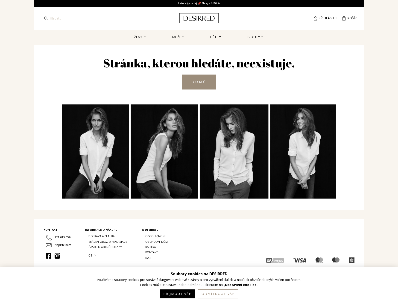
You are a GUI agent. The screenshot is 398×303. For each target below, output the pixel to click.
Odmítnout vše (218, 293)
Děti (214, 37)
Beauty (254, 37)
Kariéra (150, 247)
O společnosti (155, 236)
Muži (176, 37)
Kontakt (151, 252)
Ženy (138, 37)
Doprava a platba (101, 236)
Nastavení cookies (240, 285)
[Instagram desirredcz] (57, 256)
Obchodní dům (156, 242)
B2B (148, 258)
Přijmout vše (177, 293)
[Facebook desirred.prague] (48, 256)
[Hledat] (46, 18)
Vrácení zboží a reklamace (107, 242)
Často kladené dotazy (105, 247)
